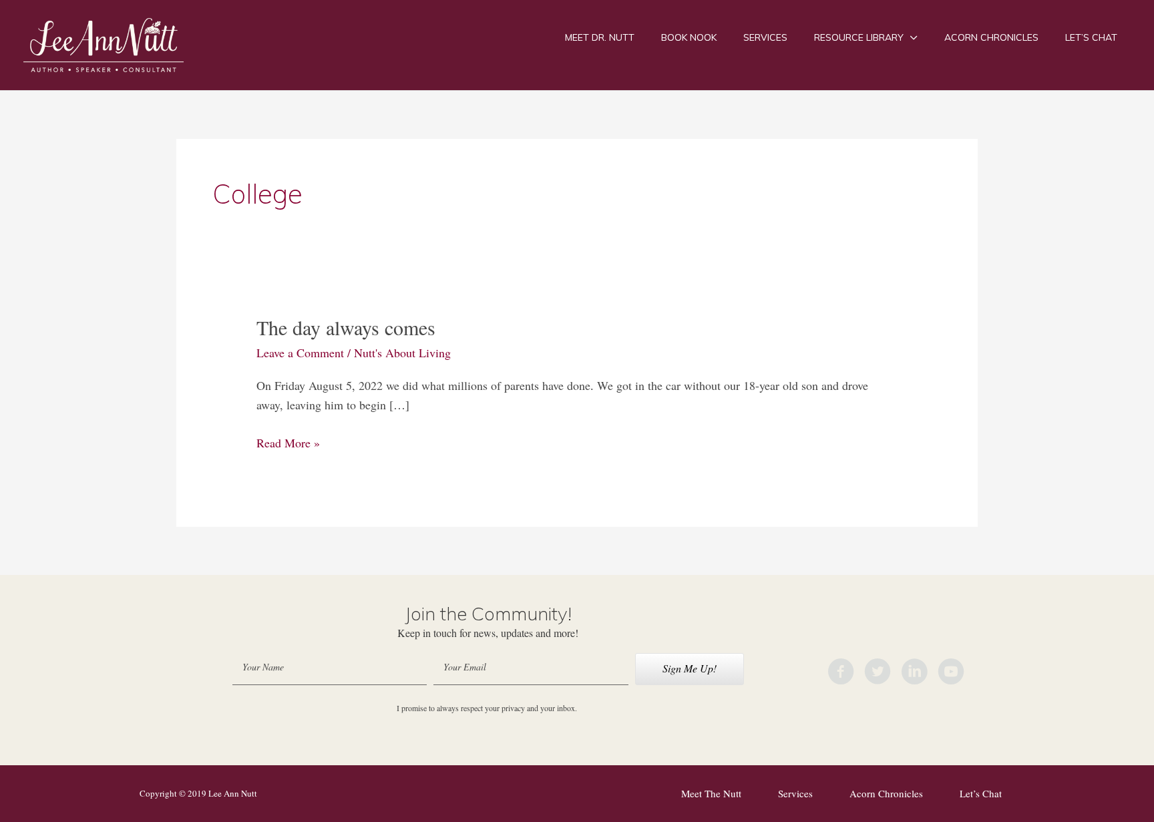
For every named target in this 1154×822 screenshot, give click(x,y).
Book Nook (689, 37)
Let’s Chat (1091, 37)
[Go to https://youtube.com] (951, 673)
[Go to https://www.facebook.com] (840, 673)
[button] (689, 669)
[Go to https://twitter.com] (877, 673)
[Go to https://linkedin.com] (914, 673)
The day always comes (345, 327)
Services (765, 37)
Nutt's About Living (402, 353)
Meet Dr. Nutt (599, 37)
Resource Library (859, 37)
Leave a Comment (300, 353)
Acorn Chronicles (991, 37)
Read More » (288, 443)
